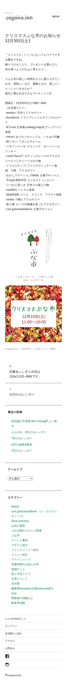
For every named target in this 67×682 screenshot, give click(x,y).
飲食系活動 (18, 603)
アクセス (10, 640)
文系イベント (19, 578)
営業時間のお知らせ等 (25, 564)
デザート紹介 (19, 545)
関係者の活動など (22, 598)
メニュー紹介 (19, 554)
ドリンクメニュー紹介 (25, 550)
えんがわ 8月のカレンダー (28, 432)
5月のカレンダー (21, 450)
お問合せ (10, 648)
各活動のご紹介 (13, 633)
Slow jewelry (20, 521)
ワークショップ (21, 559)
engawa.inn (11, 348)
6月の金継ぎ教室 (21, 444)
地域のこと (18, 569)
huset (15, 506)
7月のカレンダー (21, 438)
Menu (56, 16)
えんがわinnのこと (15, 618)
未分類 (15, 583)
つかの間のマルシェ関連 (26, 530)
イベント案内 (48, 348)
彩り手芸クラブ (21, 574)
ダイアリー (11, 626)
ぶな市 (37, 348)
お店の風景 (18, 525)
